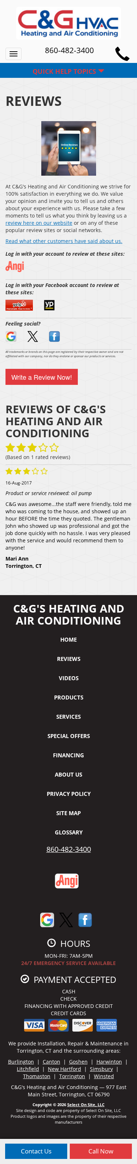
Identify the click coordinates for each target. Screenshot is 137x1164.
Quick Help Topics (65, 71)
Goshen (78, 1061)
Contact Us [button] (36, 1151)
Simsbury (101, 1068)
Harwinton (109, 1061)
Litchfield (28, 1068)
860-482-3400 (68, 849)
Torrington (72, 1076)
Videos (69, 678)
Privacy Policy (69, 793)
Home (68, 639)
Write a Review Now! (41, 377)
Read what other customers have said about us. (63, 241)
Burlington (21, 1061)
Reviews (68, 658)
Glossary (69, 832)
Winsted (104, 1076)
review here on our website (38, 222)
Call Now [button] (100, 1151)
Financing (68, 755)
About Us (68, 774)
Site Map (68, 813)
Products (68, 697)
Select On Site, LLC (85, 1104)
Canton (51, 1061)
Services (68, 716)
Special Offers (68, 736)
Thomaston (36, 1076)
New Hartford (64, 1068)
